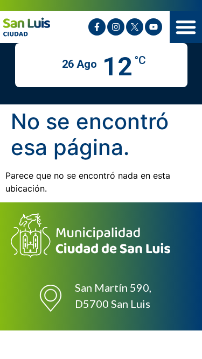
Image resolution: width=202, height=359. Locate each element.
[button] (186, 27)
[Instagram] (115, 27)
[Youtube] (153, 27)
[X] (134, 27)
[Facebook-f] (97, 27)
